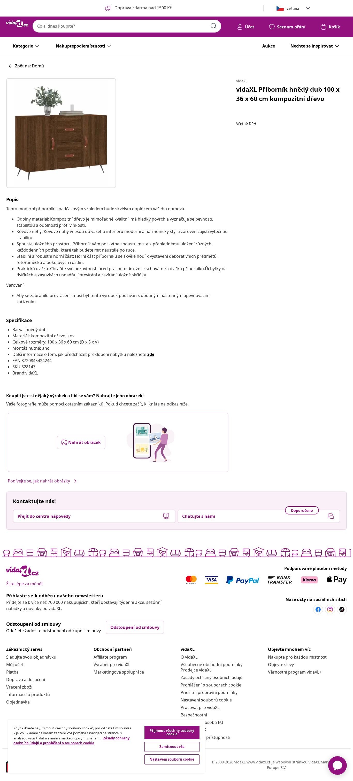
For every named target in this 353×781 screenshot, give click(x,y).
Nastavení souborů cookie (206, 700)
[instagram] (330, 609)
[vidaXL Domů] (17, 23)
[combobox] (127, 26)
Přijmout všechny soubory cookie (172, 732)
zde (150, 354)
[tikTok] (341, 609)
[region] (106, 746)
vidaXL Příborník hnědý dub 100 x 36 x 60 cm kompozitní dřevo (288, 94)
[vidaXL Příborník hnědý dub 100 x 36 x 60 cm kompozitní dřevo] (61, 133)
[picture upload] (150, 442)
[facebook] (318, 609)
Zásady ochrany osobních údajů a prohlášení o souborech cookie (71, 741)
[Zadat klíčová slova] (213, 26)
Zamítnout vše (172, 746)
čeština (293, 8)
